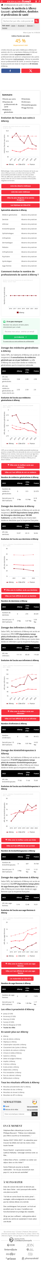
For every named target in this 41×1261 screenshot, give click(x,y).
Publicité (25, 1232)
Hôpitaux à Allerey (10, 1042)
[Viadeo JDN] (30, 1254)
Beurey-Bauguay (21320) (12, 1025)
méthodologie (19, 59)
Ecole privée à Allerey (11, 1067)
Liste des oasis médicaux (20, 192)
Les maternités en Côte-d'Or (20, 979)
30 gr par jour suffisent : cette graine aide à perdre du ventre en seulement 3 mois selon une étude (20, 1218)
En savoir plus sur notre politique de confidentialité (18, 341)
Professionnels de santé (14, 5)
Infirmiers (26, 102)
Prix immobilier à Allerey (12, 1072)
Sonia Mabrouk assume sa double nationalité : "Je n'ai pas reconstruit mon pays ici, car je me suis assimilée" (18, 1169)
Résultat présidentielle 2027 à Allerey (17, 1087)
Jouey (13, 26)
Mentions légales (7, 1235)
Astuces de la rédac (11, 1109)
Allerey (5, 1036)
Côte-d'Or (28, 5)
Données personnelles (9, 1234)
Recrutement (33, 1232)
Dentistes (26, 99)
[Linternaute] (11, 1250)
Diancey (30, 26)
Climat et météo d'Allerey (12, 1053)
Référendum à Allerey (11, 1078)
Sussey (4, 28)
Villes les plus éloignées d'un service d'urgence (20, 199)
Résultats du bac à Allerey (12, 1089)
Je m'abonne (19, 337)
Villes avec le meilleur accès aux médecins (22, 466)
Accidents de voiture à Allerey (14, 1050)
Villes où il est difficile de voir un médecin (20, 472)
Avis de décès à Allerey (11, 1039)
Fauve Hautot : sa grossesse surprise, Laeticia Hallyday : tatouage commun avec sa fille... (20, 1152)
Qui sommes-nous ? (10, 1232)
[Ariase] (11, 1258)
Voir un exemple (32, 1107)
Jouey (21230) (8, 1014)
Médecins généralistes (8, 111)
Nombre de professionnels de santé (10, 104)
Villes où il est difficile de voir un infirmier (20, 719)
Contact (19, 1232)
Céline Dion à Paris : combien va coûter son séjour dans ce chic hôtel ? (20, 1161)
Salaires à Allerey (9, 1056)
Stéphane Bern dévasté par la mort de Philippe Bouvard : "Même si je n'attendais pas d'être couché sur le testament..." (19, 1133)
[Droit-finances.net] (30, 1249)
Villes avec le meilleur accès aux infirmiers (22, 712)
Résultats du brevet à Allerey (13, 1092)
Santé (7, 1106)
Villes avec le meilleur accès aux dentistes (21, 590)
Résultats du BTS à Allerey (12, 1095)
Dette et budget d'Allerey (12, 1059)
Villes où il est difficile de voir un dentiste (20, 596)
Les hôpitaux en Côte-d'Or (20, 205)
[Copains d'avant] (11, 1254)
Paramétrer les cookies (24, 1234)
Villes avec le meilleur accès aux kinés (22, 840)
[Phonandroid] (30, 1258)
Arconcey (21, 26)
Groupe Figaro (18, 1235)
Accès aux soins (10, 99)
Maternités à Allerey (10, 1070)
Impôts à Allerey (9, 1061)
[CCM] (11, 1245)
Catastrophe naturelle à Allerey (14, 1044)
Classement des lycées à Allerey (15, 1047)
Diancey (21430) (9, 1019)
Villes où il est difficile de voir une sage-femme (20, 972)
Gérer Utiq (36, 1234)
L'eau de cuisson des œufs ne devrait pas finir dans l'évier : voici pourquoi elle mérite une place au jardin (19, 1189)
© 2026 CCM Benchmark (31, 1235)
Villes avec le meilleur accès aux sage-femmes (22, 965)
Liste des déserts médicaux (20, 186)
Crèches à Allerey (9, 1064)
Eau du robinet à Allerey (12, 1075)
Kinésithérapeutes (30, 105)
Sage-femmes (28, 108)
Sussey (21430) (8, 1022)
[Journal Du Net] (30, 1245)
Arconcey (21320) (9, 1016)
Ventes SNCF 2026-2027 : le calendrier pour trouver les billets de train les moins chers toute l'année (20, 1142)
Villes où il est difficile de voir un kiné (20, 846)
